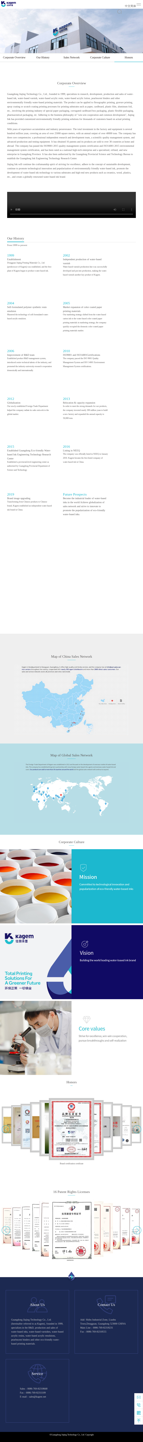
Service (37, 1373)
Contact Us (106, 1304)
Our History (43, 57)
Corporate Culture (100, 57)
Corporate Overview (14, 57)
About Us (37, 1304)
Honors (129, 57)
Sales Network (71, 57)
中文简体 (130, 6)
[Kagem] (8, 4)
